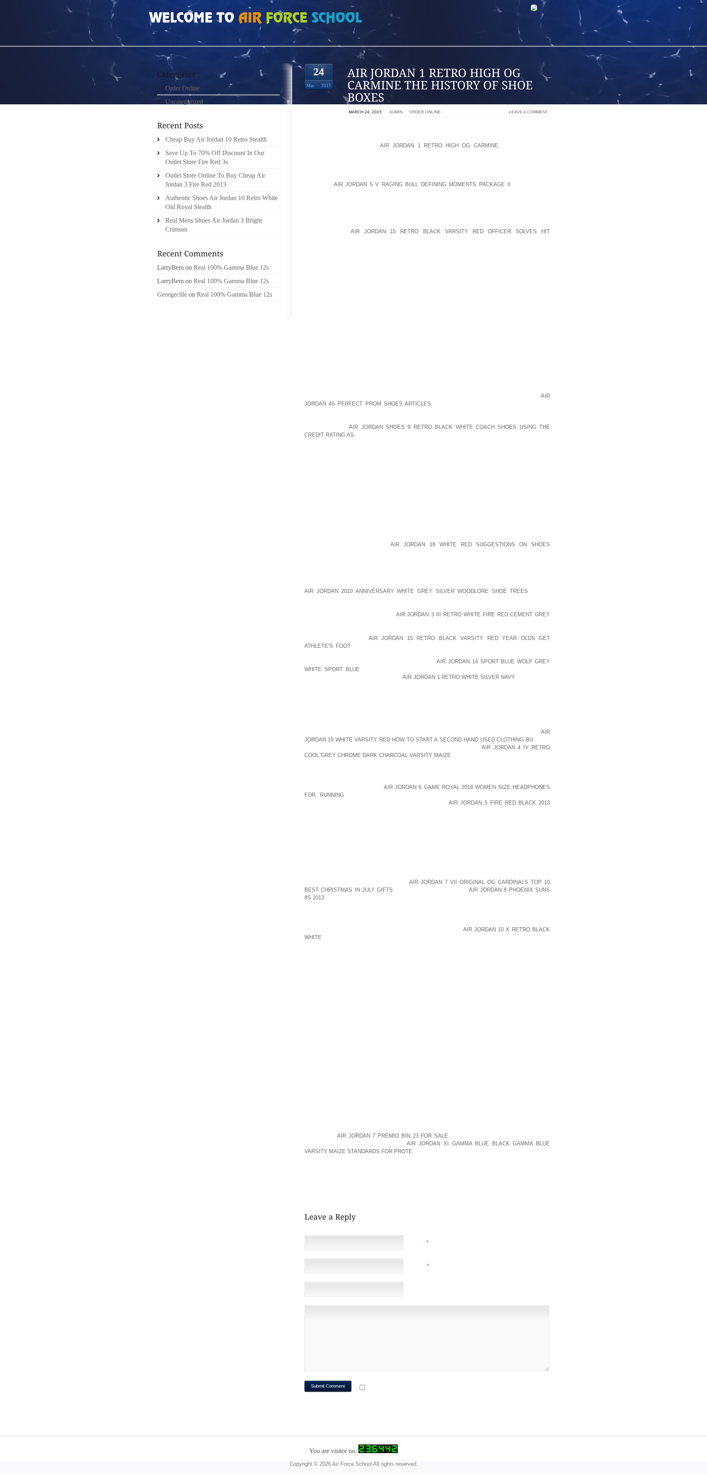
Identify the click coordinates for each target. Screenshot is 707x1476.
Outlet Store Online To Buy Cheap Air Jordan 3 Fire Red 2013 (215, 180)
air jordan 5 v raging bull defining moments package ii (422, 184)
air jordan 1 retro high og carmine (439, 145)
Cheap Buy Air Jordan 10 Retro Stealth (216, 139)
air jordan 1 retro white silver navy (459, 677)
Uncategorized (184, 101)
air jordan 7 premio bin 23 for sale (392, 1136)
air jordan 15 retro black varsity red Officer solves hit (450, 231)
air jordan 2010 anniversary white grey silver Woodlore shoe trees (416, 591)
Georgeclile (172, 294)
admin (396, 112)
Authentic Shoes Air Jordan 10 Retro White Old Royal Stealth (221, 202)
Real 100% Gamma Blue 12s (231, 267)
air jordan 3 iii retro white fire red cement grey (473, 614)
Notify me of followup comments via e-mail (433, 1388)
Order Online (425, 112)
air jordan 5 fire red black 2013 (499, 803)
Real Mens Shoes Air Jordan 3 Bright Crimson (213, 225)
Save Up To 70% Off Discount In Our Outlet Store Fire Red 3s (214, 157)
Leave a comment (528, 112)
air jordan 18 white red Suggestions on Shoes (470, 544)
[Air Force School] (210, 18)
